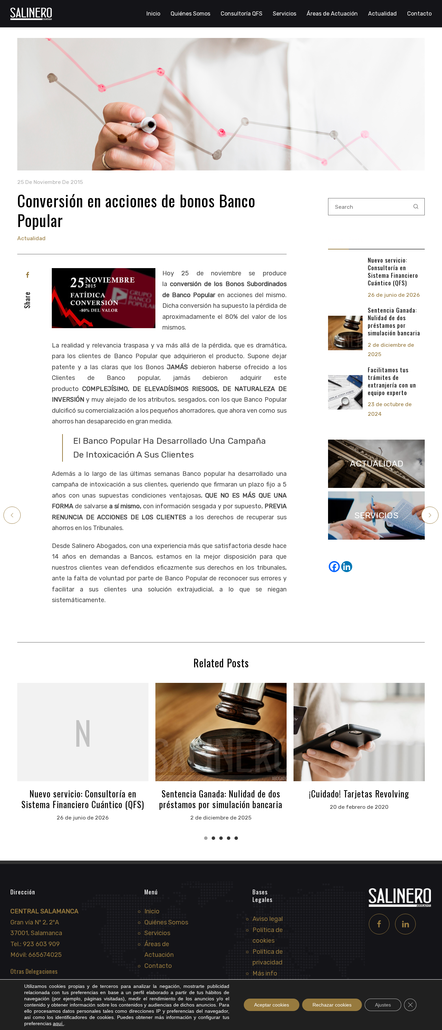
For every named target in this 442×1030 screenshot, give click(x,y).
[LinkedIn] (405, 924)
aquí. (58, 1023)
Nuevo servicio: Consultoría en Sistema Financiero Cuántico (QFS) (393, 271)
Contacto (419, 13)
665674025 (45, 955)
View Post (83, 731)
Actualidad (382, 13)
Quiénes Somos (190, 13)
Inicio (153, 13)
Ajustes (383, 1005)
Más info (264, 973)
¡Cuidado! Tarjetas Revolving (359, 793)
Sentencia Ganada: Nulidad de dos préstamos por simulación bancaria (394, 321)
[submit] (416, 206)
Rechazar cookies (332, 1005)
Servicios (157, 933)
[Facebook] (28, 275)
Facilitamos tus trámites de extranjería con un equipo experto (392, 381)
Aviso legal (267, 919)
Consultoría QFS (241, 13)
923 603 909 (41, 944)
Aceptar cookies (271, 1005)
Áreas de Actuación (332, 13)
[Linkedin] (346, 566)
